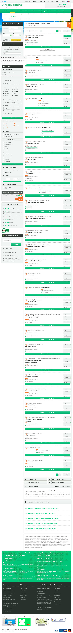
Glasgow (6, 91)
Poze (67, 40)
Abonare (16, 244)
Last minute (56, 590)
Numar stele (9, 121)
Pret (7, 175)
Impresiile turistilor (58, 604)
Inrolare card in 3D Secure (42, 609)
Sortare (27, 30)
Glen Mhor (41, 188)
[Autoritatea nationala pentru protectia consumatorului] (58, 621)
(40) (18, 125)
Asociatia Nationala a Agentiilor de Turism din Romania (44, 596)
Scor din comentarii (11, 167)
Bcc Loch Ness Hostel (31, 332)
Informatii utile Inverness (59, 479)
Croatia (9, 219)
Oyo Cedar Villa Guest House (33, 261)
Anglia (6, 105)
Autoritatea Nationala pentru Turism (45, 607)
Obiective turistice (30, 11)
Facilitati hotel (10, 139)
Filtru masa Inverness (33, 482)
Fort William (16, 89)
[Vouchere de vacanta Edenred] (42, 625)
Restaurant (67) (7, 142)
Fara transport (7, 72)
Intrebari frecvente (10, 255)
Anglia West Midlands (10, 108)
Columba (40, 99)
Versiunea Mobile (23, 629)
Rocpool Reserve (30, 173)
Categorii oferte (11, 184)
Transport (9, 69)
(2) (6, 123)
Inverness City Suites (31, 301)
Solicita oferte (38, 1)
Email (4, 56)
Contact (6, 14)
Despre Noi (27, 1)
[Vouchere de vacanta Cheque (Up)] (9, 625)
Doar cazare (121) (8, 134)
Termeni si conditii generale (9, 590)
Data (4, 33)
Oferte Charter (57, 599)
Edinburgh (6, 89)
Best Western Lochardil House (33, 232)
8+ (9, 170)
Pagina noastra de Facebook (9, 609)
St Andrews (16, 95)
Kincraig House (45, 287)
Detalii (67, 38)
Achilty (38, 448)
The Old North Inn (30, 72)
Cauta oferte (16, 40)
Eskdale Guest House (31, 462)
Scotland (6, 95)
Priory (38, 58)
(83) (8, 125)
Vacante (12, 11)
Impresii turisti (47, 11)
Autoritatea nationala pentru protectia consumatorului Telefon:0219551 (43, 590)
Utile (39, 11)
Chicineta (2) (6, 159)
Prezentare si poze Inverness (62, 486)
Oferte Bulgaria (23, 588)
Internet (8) (6, 153)
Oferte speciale (57, 593)
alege (20, 28)
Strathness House (30, 115)
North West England (10, 102)
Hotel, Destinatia (7, 51)
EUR (63, 1)
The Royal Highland (30, 346)
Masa (7, 131)
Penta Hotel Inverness (31, 86)
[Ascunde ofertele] (47, 53)
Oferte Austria (23, 599)
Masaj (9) (6, 148)
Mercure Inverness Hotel (32, 143)
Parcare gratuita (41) (8, 144)
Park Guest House (30, 405)
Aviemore (16, 87)
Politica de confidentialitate (9, 593)
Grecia (8, 214)
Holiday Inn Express (30, 159)
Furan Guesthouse (30, 435)
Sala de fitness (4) (7, 157)
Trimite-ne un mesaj (7, 595)
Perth (15, 93)
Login (47, 1)
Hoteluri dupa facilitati (58, 482)
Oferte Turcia (23, 593)
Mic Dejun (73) (17, 134)
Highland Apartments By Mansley (34, 202)
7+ (14, 170)
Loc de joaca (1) (7, 161)
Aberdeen (6, 87)
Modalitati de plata (10, 261)
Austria (9, 222)
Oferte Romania (23, 595)
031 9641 (63, 4)
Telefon (16, 56)
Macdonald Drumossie (31, 37)
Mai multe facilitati (12, 164)
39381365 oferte (6, 40)
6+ (19, 170)
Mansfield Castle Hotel (31, 376)
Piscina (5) (6, 146)
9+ (5, 170)
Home (5, 11)
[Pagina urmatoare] (69, 31)
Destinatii (19, 11)
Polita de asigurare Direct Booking (10, 603)
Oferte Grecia (23, 590)
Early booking (57, 588)
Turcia (8, 217)
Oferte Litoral (57, 595)
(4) (16, 123)
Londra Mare (8, 99)
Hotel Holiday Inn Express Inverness (35, 218)
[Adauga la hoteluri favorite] (26, 36)
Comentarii (67, 43)
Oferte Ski (56, 597)
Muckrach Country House (32, 391)
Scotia (6, 83)
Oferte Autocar (57, 601)
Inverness (16, 91)
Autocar (15, 72)
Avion (5, 74)
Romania (9, 208)
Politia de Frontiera (41, 593)
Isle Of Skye (6, 93)
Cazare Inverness (32, 479)
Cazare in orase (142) (7, 188)
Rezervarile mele (55, 1)
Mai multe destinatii (12, 117)
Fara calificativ (8, 172)
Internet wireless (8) (8, 155)
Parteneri (56, 11)
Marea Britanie (9, 77)
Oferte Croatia (23, 597)
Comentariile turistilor (10, 252)
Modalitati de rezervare (11, 258)
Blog (62, 11)
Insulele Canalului (9, 111)
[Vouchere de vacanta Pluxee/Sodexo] (24, 625)
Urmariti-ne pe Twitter (7, 611)
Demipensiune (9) (8, 136)
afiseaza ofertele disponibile (47, 46)
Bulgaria (9, 211)
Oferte (67, 35)
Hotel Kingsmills (46, 127)
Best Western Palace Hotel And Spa (35, 246)
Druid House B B (29, 275)
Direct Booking (12, 5)
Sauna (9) (6, 150)
